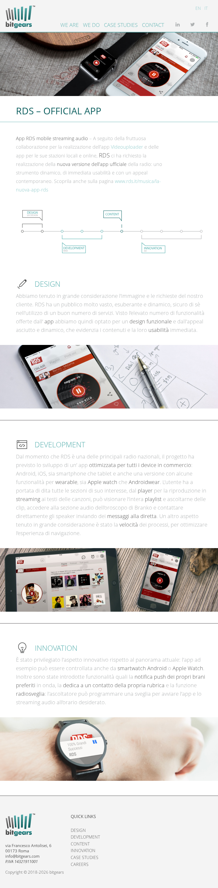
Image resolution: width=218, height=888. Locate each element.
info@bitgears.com (22, 856)
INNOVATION (83, 850)
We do (91, 24)
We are (69, 24)
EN (198, 8)
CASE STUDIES (84, 857)
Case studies (121, 24)
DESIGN (78, 830)
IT (206, 8)
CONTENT (80, 844)
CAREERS (80, 864)
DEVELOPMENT (85, 837)
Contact (153, 24)
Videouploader (127, 147)
